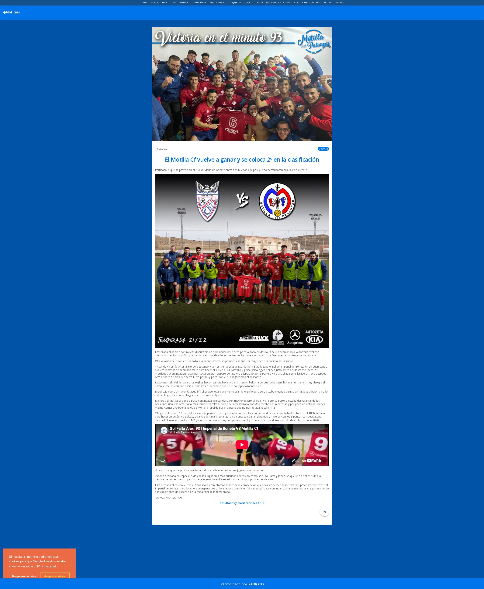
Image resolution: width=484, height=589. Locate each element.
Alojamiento (236, 3)
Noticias (155, 3)
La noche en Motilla (218, 3)
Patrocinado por (242, 584)
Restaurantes (199, 3)
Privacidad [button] (49, 566)
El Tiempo (328, 3)
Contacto (340, 3)
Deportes (165, 3)
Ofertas (260, 3)
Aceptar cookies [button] (54, 576)
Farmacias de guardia (311, 3)
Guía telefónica (291, 3)
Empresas (249, 3)
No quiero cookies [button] (24, 576)
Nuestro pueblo (273, 3)
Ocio (174, 3)
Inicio (145, 3)
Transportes (184, 3)
